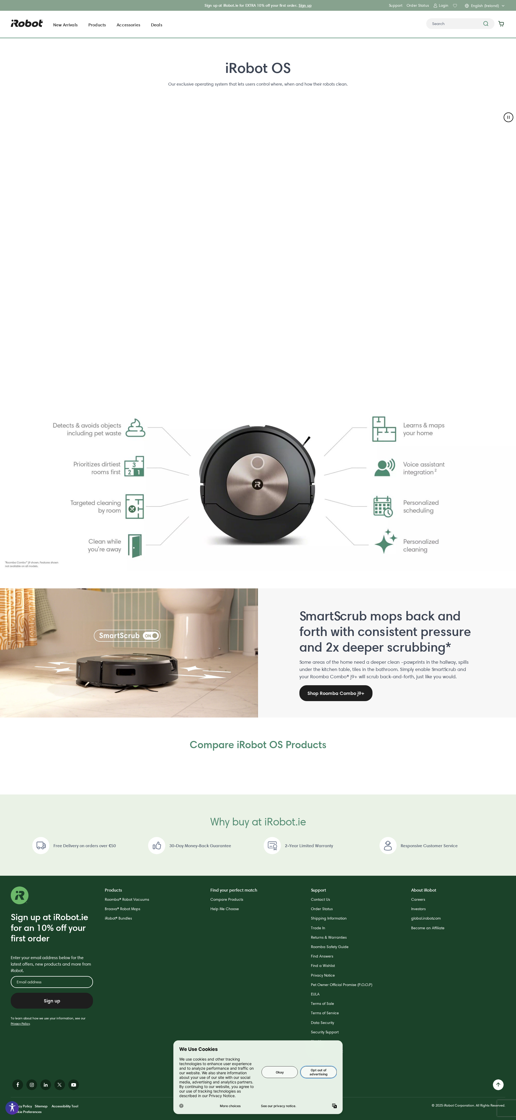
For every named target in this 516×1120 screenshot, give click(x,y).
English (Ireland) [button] (485, 5)
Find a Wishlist (323, 965)
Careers (418, 899)
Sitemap (41, 1106)
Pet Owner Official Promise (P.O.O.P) (341, 984)
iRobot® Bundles (118, 918)
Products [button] (97, 24)
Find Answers (322, 956)
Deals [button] (156, 24)
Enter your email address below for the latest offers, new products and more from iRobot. (51, 964)
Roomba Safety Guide (330, 946)
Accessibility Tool (65, 1106)
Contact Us (320, 899)
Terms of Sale (322, 1003)
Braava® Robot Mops (122, 908)
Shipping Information (329, 918)
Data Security (322, 1022)
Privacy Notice (323, 975)
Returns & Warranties (329, 937)
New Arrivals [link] (65, 24)
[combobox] (460, 23)
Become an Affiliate (428, 927)
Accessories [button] (128, 24)
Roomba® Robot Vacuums (127, 899)
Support (395, 5)
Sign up (305, 5)
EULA (315, 994)
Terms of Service (325, 1013)
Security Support (325, 1032)
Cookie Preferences (26, 1112)
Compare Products (226, 899)
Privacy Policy (20, 1024)
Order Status (418, 5)
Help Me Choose (224, 908)
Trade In (318, 927)
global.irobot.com (426, 918)
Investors (418, 908)
